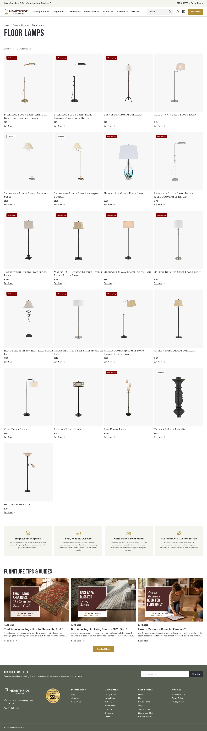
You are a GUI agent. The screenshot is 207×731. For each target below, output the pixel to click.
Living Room (58, 12)
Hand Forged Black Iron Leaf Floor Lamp (28, 352)
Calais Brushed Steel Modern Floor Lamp (78, 352)
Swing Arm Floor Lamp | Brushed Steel (26, 195)
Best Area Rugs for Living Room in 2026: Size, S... (100, 629)
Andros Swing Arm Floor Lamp (174, 350)
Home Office (90, 12)
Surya (140, 706)
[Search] (170, 12)
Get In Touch (197, 3)
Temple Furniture (145, 709)
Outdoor (106, 12)
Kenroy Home (144, 702)
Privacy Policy (178, 702)
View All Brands (145, 717)
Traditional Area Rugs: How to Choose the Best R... (34, 629)
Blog (73, 694)
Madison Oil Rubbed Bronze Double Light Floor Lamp (78, 273)
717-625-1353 (183, 3)
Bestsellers (196, 12)
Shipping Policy (178, 694)
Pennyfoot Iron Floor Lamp (123, 114)
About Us (75, 698)
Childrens (120, 12)
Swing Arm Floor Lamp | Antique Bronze (76, 195)
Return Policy (177, 698)
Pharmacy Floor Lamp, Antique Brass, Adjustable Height (25, 116)
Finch (140, 698)
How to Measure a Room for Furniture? (162, 629)
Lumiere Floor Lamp (67, 429)
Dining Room (40, 12)
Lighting (25, 25)
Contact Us (76, 702)
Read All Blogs (103, 649)
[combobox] (160, 12)
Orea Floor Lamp (15, 429)
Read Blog (9, 641)
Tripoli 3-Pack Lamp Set (170, 429)
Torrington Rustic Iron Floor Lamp (25, 273)
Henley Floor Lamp (17, 504)
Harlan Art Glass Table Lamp (123, 193)
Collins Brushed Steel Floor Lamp (177, 272)
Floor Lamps (38, 25)
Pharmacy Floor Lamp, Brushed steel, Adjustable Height (175, 195)
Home (7, 25)
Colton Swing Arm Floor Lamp (175, 114)
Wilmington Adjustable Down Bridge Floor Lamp (124, 352)
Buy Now (8, 126)
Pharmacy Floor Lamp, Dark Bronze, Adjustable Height (73, 116)
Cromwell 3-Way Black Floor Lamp (127, 272)
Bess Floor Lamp (115, 429)
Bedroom (74, 12)
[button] (41, 11)
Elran (140, 694)
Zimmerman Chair (146, 713)
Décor (133, 12)
